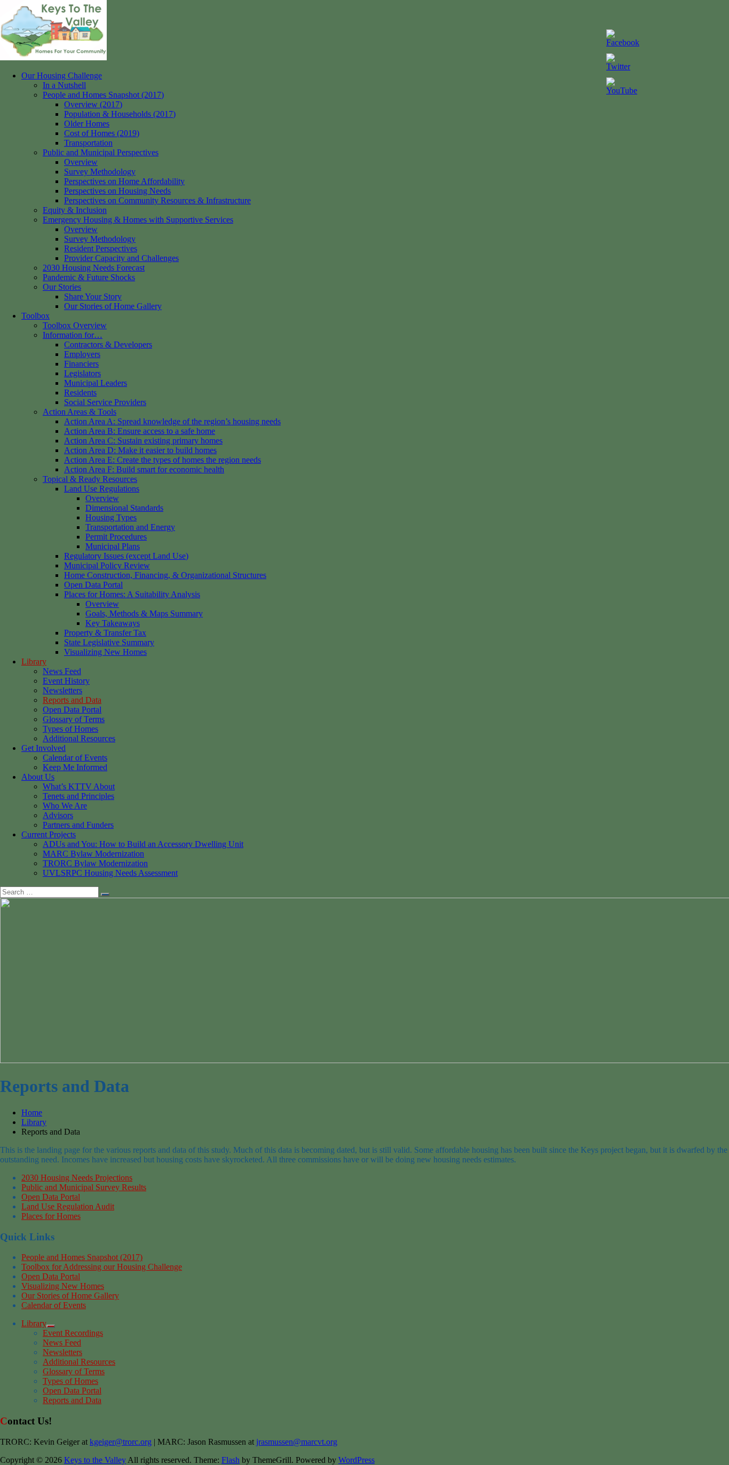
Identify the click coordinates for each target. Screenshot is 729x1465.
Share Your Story (93, 296)
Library (33, 661)
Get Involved (43, 748)
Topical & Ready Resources (90, 479)
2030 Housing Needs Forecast (94, 267)
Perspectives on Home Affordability (124, 181)
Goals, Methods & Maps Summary (144, 613)
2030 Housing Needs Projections (76, 1177)
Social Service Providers (105, 402)
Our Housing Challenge (61, 75)
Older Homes (86, 123)
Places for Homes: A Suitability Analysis (132, 594)
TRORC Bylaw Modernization (95, 863)
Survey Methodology (100, 171)
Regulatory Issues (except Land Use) (126, 555)
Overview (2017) (93, 104)
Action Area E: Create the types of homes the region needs (162, 459)
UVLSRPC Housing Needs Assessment (110, 872)
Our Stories (62, 286)
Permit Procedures (116, 536)
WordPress (356, 1459)
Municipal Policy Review (107, 565)
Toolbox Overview (75, 325)
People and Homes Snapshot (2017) (103, 94)
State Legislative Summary (109, 642)
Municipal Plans (112, 546)
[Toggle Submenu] (50, 1326)
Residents (80, 392)
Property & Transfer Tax (105, 632)
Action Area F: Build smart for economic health (144, 469)
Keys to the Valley (95, 1459)
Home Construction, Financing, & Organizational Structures (165, 575)
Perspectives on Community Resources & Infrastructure (157, 200)
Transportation (88, 142)
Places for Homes (51, 1216)
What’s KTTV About (79, 786)
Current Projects (48, 834)
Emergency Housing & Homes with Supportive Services (138, 219)
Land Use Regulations (101, 488)
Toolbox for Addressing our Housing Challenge (101, 1266)
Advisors (58, 815)
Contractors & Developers (108, 344)
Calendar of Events (75, 757)
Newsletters (62, 690)
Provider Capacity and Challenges (121, 258)
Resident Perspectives (100, 248)
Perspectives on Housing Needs (117, 190)
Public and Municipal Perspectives (101, 152)
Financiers (81, 363)
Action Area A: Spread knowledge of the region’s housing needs (172, 421)
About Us (37, 776)
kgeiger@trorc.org (121, 1441)
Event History (66, 680)
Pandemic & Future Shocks (89, 277)
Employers (82, 354)
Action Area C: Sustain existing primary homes (143, 440)
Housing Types (111, 517)
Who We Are (65, 805)
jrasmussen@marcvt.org (296, 1441)
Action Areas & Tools (79, 411)
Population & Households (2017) (120, 113)
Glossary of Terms (74, 719)
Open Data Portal (93, 584)
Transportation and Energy (130, 527)
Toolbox (35, 315)
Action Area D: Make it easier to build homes (140, 450)
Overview (81, 162)
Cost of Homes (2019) (101, 133)
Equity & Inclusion (75, 210)
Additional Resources (79, 738)
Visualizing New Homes (105, 651)
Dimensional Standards (124, 507)
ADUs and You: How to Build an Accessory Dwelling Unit (143, 844)
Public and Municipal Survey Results (83, 1187)
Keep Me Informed (75, 767)
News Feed (62, 671)
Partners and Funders (78, 824)
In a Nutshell (64, 85)
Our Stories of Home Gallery (113, 306)
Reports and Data (72, 699)
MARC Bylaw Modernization (93, 853)
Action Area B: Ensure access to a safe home (139, 430)
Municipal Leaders (95, 382)
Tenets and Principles (78, 796)
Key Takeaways (112, 623)
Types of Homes (70, 728)
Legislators (82, 373)
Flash (230, 1459)
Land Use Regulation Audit (67, 1206)
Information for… (72, 334)
